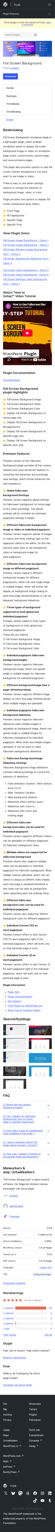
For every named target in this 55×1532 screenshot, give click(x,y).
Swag (33, 1446)
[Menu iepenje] (50, 4)
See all (48, 1334)
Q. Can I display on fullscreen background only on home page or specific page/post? (19, 1119)
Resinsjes (11, 96)
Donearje (35, 1440)
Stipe (6, 1435)
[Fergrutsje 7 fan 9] (47, 1042)
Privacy (7, 1419)
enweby (14, 68)
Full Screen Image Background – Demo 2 (26, 244)
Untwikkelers (10, 1440)
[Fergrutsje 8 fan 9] (47, 1055)
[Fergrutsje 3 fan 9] (22, 1055)
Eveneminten (36, 1435)
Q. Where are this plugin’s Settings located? (17, 1106)
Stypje (9, 119)
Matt (7, 1461)
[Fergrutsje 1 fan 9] (22, 1028)
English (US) (46, 1267)
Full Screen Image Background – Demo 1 (25, 240)
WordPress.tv (12, 1446)
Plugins (33, 1414)
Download (10, 76)
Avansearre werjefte (14, 1283)
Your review (9, 1334)
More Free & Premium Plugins (24, 1010)
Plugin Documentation (20, 996)
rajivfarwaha (16, 1206)
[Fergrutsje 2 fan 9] (22, 1042)
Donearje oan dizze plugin (17, 1384)
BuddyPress (11, 1472)
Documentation (11, 380)
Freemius (14, 1216)
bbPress (9, 1466)
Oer (5, 1403)
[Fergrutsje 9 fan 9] (47, 1069)
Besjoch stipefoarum (14, 1357)
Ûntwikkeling (13, 111)
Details (10, 87)
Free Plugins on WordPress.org (25, 1005)
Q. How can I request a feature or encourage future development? (22, 1155)
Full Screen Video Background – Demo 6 (26, 274)
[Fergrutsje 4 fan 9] (22, 1069)
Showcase (35, 1403)
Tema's (33, 1409)
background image (42, 1274)
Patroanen (35, 1419)
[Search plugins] (35, 35)
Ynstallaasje (12, 103)
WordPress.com (13, 1455)
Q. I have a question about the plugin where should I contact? (20, 1144)
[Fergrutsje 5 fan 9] (22, 1082)
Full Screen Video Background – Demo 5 (26, 270)
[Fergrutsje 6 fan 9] (47, 1028)
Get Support (14, 1001)
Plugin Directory (11, 13)
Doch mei (34, 1429)
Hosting (7, 1414)
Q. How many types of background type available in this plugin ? (23, 1132)
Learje (6, 1429)
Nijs (5, 1409)
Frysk (13, 1485)
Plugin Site (13, 992)
